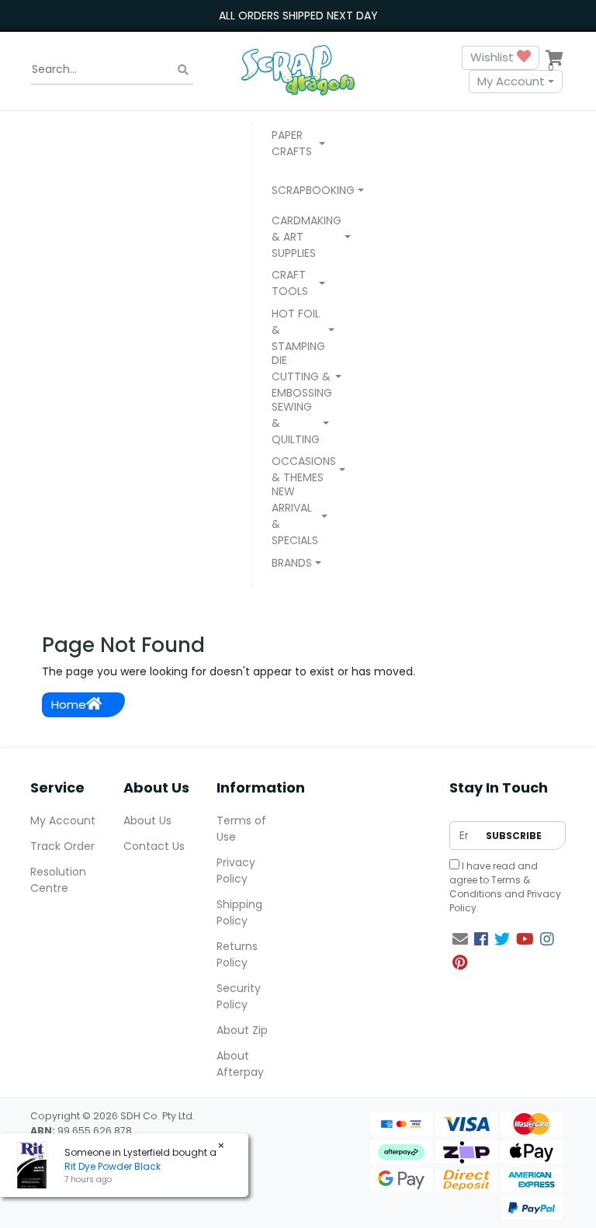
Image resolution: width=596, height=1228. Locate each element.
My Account (511, 81)
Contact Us (154, 846)
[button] (298, 145)
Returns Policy (237, 954)
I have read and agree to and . (505, 886)
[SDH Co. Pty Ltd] (298, 69)
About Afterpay (240, 1064)
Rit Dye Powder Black (112, 1166)
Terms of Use (241, 829)
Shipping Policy (239, 912)
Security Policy (239, 996)
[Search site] (183, 69)
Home (68, 704)
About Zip (242, 1030)
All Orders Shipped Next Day (298, 15)
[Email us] (460, 939)
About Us (147, 820)
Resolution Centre (58, 880)
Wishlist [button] (493, 57)
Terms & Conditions (489, 886)
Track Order (62, 846)
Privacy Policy (236, 870)
